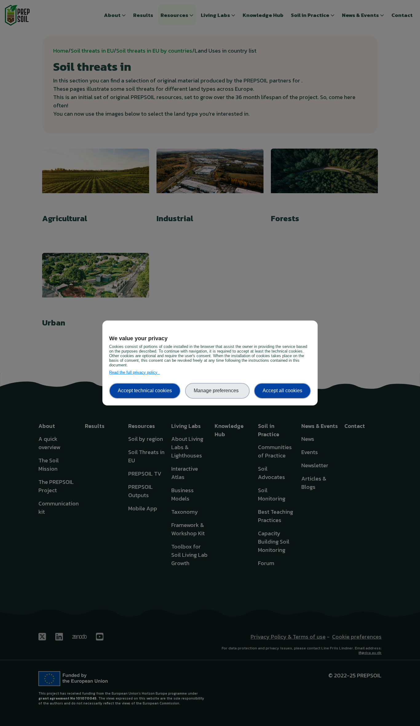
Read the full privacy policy (134, 372)
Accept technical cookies (145, 390)
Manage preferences (217, 390)
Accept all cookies (282, 390)
